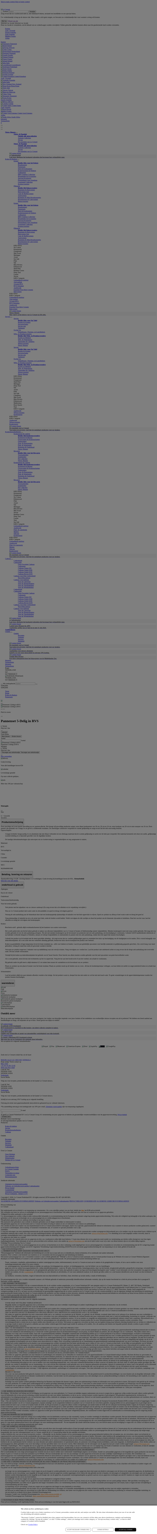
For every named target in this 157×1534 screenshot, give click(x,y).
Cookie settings (103, 1529)
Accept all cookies (125, 1529)
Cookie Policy (32, 1524)
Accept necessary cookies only (78, 1529)
